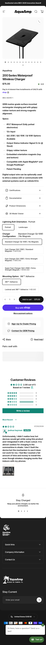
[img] (8, 426)
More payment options (23, 313)
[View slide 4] (27, 511)
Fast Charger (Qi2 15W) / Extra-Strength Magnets (21, 259)
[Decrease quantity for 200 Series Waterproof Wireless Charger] (5, 299)
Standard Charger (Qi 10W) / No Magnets (22, 242)
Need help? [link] (39, 339)
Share (8, 339)
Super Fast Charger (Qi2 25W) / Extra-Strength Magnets (20, 269)
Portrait (8, 227)
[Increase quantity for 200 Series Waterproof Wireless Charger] (14, 299)
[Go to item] (5, 62)
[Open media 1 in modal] (39, 21)
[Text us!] (36, 640)
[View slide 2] (21, 511)
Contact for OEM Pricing (23, 330)
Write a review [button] (23, 411)
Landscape (23, 227)
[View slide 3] (24, 511)
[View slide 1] (18, 511)
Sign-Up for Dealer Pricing (24, 324)
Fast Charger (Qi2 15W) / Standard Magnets (19, 250)
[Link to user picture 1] (8, 470)
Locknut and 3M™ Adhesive (20, 289)
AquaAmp (7, 70)
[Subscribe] (39, 599)
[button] (12, 402)
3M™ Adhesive (11, 282)
